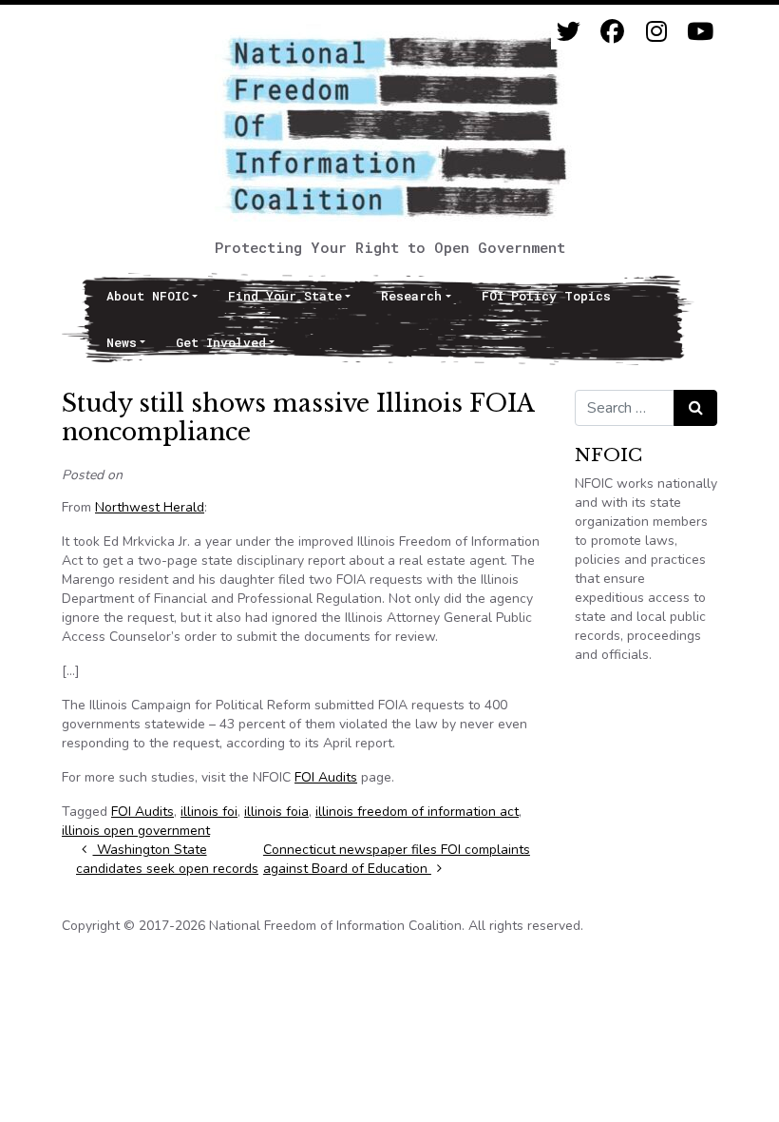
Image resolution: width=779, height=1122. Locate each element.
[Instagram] (656, 31)
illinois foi (209, 812)
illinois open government (136, 831)
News (121, 342)
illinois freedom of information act (417, 812)
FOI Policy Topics (546, 295)
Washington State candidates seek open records (167, 859)
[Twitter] (568, 31)
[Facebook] (612, 31)
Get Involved (221, 342)
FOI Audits (325, 777)
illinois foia (276, 812)
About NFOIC (147, 295)
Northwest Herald (149, 507)
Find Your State (285, 295)
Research (411, 295)
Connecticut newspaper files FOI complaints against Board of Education (396, 859)
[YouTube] (699, 31)
